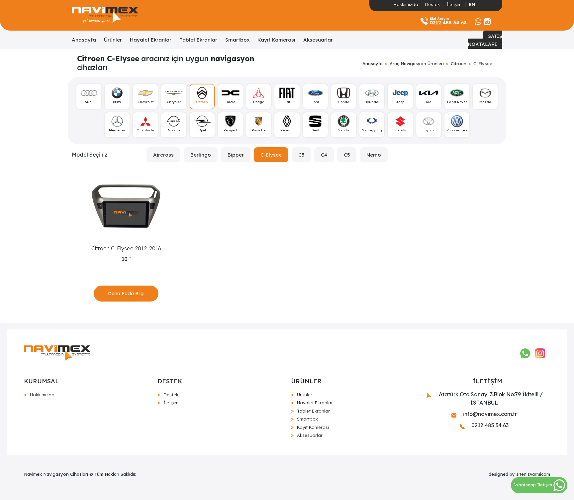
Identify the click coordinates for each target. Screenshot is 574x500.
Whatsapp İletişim (533, 484)
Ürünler (113, 40)
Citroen (458, 63)
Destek (432, 4)
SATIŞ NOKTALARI (485, 40)
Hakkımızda (406, 4)
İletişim (453, 4)
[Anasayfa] (105, 15)
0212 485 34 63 (489, 425)
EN (472, 4)
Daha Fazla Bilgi (126, 294)
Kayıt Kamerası (276, 40)
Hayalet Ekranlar (150, 40)
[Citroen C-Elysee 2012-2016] (126, 206)
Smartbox (237, 40)
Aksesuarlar (318, 40)
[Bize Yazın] (478, 21)
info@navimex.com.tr (489, 414)
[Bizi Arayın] (443, 21)
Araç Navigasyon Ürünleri (417, 63)
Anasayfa (84, 40)
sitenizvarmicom (533, 474)
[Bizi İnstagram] (487, 21)
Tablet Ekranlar (198, 40)
